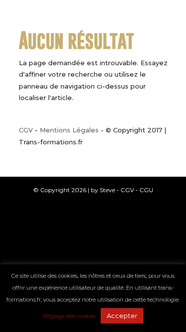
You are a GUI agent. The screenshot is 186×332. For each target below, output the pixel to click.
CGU (146, 190)
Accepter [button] (122, 316)
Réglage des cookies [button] (69, 316)
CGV (26, 130)
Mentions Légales (69, 130)
